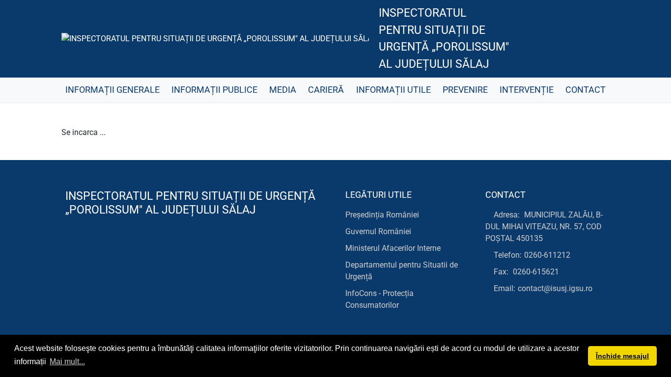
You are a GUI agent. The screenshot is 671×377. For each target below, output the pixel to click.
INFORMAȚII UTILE (393, 90)
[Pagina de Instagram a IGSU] (593, 39)
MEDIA (282, 90)
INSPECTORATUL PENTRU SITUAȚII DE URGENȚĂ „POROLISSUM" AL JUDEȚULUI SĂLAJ (444, 38)
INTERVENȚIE (527, 90)
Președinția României (382, 214)
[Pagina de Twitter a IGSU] (549, 39)
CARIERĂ (326, 90)
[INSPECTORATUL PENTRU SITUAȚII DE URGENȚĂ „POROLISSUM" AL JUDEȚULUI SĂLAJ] (215, 39)
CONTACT (585, 90)
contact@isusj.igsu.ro (555, 288)
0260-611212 (547, 255)
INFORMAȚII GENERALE (112, 90)
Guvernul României (378, 231)
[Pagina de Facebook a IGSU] (527, 39)
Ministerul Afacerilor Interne (393, 248)
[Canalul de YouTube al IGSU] (571, 39)
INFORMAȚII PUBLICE (214, 90)
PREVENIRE (465, 90)
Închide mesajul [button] (622, 356)
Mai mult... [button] (67, 361)
